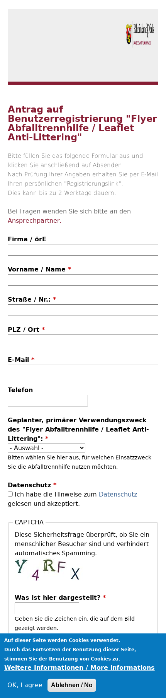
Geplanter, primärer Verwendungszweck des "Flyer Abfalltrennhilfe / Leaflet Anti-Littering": (78, 429)
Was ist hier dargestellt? (60, 597)
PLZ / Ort (26, 329)
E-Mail (21, 360)
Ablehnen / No (72, 685)
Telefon (20, 390)
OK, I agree (24, 685)
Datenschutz (32, 485)
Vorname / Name (39, 269)
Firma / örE (27, 239)
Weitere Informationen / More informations (79, 667)
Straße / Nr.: (32, 299)
